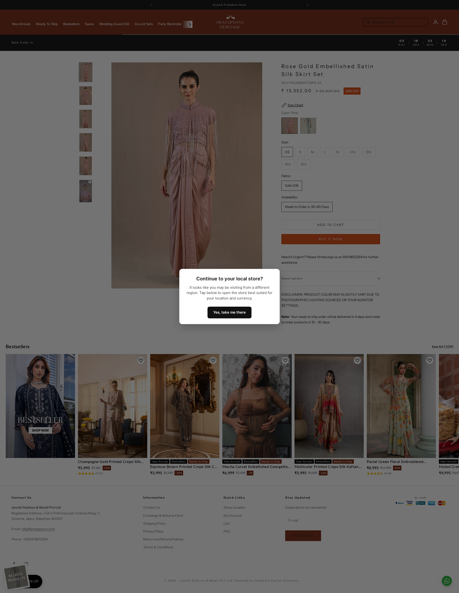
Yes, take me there (229, 312)
